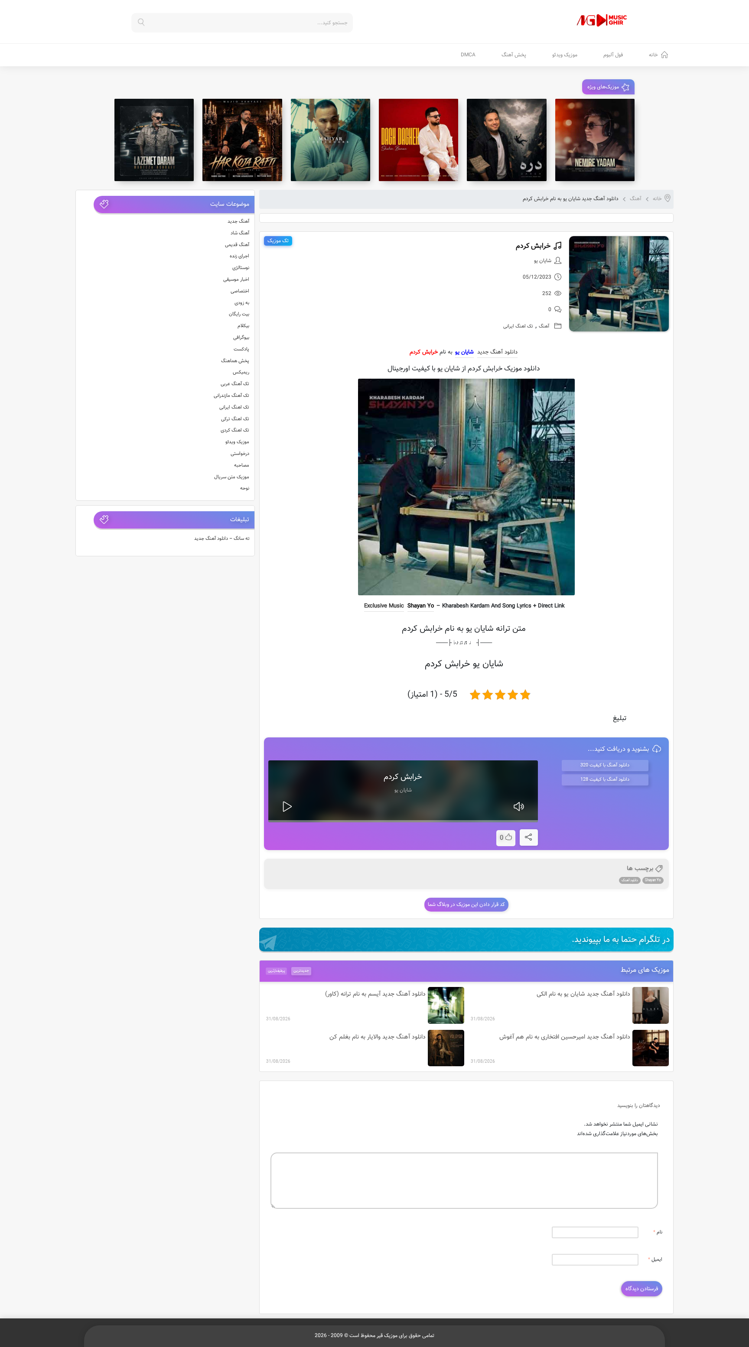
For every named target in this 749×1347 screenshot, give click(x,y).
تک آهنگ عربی (235, 384)
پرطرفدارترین (276, 971)
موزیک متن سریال (231, 477)
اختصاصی (240, 291)
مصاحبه (241, 465)
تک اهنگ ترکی (235, 419)
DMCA (468, 55)
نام (657, 1232)
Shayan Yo (420, 606)
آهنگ (636, 199)
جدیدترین (301, 971)
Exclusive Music (384, 606)
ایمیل (655, 1259)
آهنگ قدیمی (237, 245)
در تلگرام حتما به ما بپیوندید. (621, 940)
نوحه (244, 488)
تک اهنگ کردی (235, 430)
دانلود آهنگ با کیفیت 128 (604, 779)
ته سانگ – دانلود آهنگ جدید (222, 538)
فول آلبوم (613, 55)
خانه (653, 55)
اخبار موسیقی (236, 279)
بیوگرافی (241, 337)
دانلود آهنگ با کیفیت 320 (604, 765)
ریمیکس (241, 372)
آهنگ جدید (238, 221)
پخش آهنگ (514, 55)
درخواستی (240, 454)
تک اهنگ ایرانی (518, 326)
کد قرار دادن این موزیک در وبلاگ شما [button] (466, 905)
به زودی (241, 303)
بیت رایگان (239, 314)
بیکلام (243, 326)
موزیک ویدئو (564, 55)
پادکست (241, 349)
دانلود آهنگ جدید (497, 352)
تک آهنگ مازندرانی (231, 395)
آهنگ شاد (240, 233)
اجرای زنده (239, 256)
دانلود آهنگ (630, 880)
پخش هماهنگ (235, 361)
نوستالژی (240, 268)
